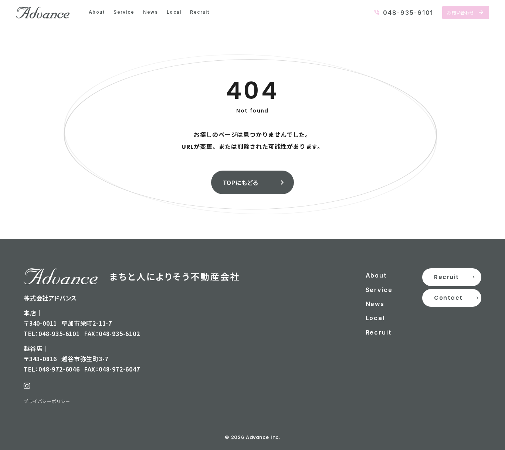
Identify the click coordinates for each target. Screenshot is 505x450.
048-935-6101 (408, 12)
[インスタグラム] (27, 386)
